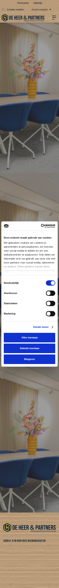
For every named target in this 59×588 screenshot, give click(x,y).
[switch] (50, 293)
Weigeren (29, 359)
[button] (3, 10)
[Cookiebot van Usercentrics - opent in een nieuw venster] (41, 226)
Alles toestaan (29, 337)
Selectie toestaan (29, 348)
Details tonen (41, 327)
